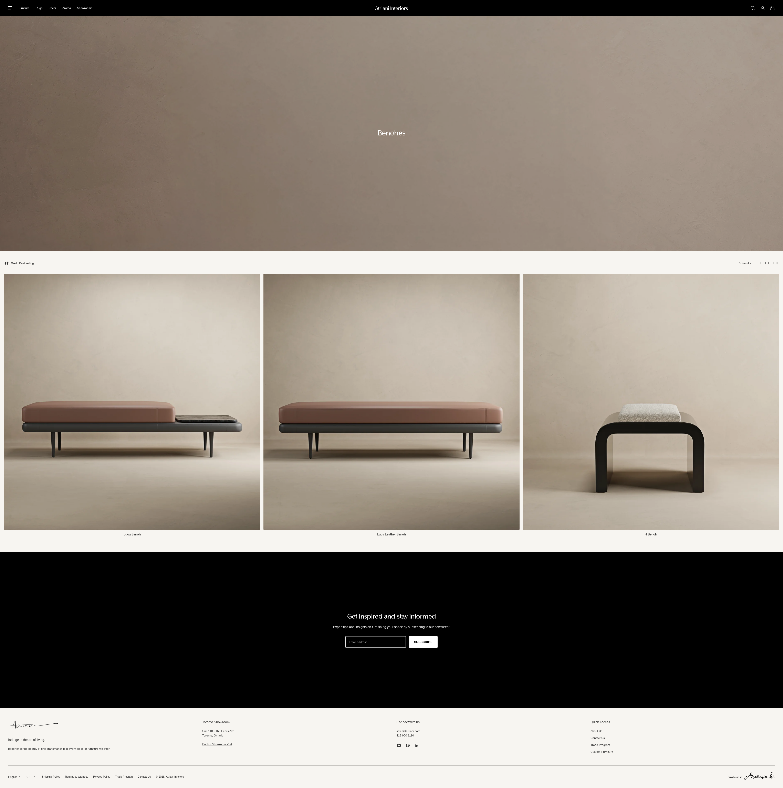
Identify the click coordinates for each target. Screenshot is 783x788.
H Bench (651, 534)
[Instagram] (398, 745)
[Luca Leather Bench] (391, 402)
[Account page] (763, 8)
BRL (28, 776)
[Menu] (11, 8)
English (13, 776)
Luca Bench (132, 534)
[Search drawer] (753, 8)
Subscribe (423, 642)
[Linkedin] (416, 745)
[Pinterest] (407, 745)
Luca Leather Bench (391, 534)
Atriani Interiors (175, 776)
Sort (22, 263)
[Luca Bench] (132, 402)
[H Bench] (651, 402)
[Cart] (772, 8)
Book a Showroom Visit (217, 744)
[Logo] (391, 8)
